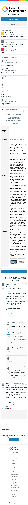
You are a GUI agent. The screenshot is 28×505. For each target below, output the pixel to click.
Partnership (14, 476)
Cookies (14, 460)
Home (2, 109)
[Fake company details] (9, 315)
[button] (26, 111)
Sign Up (14, 469)
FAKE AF (3, 81)
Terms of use (14, 472)
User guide (14, 456)
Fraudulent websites (11, 109)
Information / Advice (14, 483)
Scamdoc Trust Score (16, 139)
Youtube (14, 496)
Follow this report (15, 123)
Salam (2, 88)
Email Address (5, 429)
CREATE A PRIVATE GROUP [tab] (9, 274)
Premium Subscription (14, 487)
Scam (2, 52)
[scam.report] (23, 111)
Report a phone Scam (14, 24)
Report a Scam (15, 19)
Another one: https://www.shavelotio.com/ (7, 96)
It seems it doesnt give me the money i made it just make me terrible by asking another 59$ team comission (13, 38)
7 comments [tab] (5, 271)
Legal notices (14, 458)
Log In (14, 471)
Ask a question (14, 485)
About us (14, 455)
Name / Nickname (6, 424)
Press (14, 462)
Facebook (14, 493)
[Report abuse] (26, 283)
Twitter (14, 494)
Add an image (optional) (9, 421)
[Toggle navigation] (25, 2)
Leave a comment (6, 408)
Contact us (14, 463)
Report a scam (14, 482)
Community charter (14, 474)
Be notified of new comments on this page (13, 436)
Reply (7, 381)
